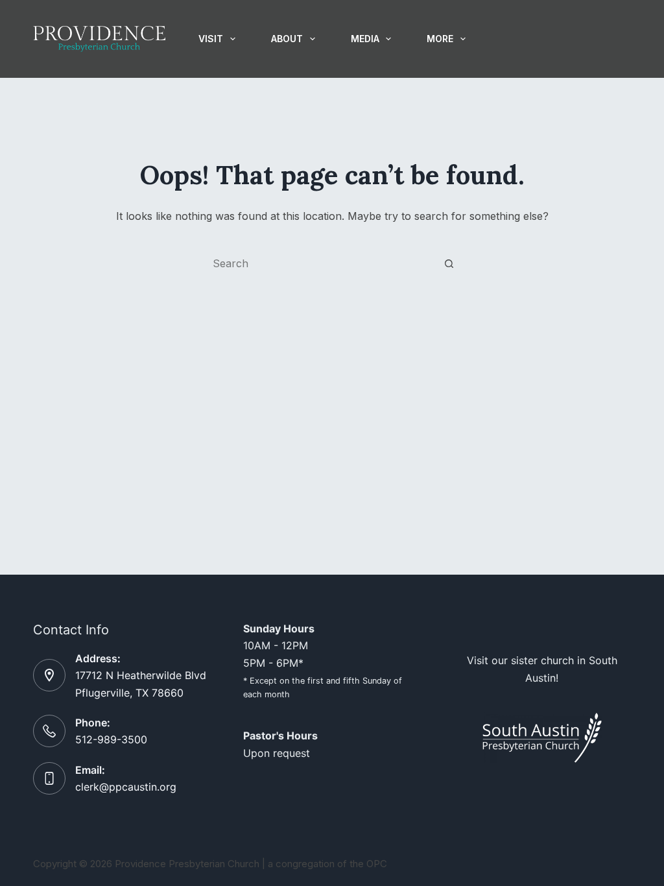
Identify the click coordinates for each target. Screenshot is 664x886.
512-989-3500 (111, 739)
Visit (210, 38)
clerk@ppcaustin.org (125, 786)
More (440, 38)
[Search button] (448, 263)
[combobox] (319, 263)
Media (365, 38)
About (287, 38)
